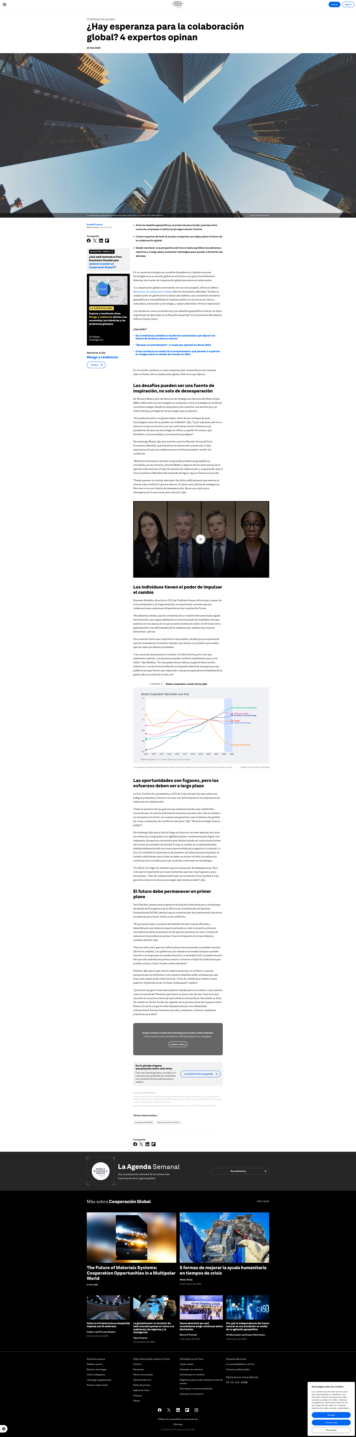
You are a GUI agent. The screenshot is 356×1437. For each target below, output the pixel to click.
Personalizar (331, 1430)
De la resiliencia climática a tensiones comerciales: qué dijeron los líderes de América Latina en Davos (175, 337)
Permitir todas (331, 1422)
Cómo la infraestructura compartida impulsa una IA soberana (108, 1325)
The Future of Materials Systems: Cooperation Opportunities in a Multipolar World (131, 1273)
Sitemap (178, 1424)
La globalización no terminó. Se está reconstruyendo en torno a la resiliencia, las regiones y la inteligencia (153, 1328)
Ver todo (263, 1201)
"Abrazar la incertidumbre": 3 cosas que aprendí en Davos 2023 (173, 344)
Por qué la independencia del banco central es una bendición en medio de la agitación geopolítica (247, 1326)
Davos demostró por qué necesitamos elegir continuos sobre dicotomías (201, 1326)
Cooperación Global (101, 19)
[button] (201, 539)
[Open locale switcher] (3, 1428)
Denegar (331, 1415)
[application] (201, 539)
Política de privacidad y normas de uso (178, 1419)
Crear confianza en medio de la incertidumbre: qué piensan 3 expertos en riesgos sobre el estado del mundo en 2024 (177, 353)
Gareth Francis (95, 224)
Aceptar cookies (178, 1044)
